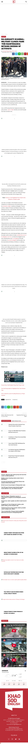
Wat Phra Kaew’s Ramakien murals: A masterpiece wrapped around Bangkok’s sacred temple (13, 497)
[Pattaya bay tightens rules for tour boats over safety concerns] (14, 568)
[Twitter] (15, 739)
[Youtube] (19, 739)
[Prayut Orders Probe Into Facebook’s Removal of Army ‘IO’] (4, 457)
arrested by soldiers (7, 206)
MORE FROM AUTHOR (16, 421)
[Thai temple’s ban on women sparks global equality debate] (14, 588)
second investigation (12, 240)
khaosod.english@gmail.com (15, 724)
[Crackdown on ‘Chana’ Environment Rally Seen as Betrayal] (4, 438)
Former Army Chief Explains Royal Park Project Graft (12, 385)
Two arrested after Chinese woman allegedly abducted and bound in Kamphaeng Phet (12, 512)
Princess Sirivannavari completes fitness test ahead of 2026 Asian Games (12, 482)
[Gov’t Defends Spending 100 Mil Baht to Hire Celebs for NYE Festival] (4, 451)
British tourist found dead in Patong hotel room (13, 485)
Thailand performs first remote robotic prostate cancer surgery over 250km (13, 508)
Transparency (14, 399)
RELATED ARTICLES (6, 421)
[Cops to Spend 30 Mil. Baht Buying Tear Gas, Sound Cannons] (4, 445)
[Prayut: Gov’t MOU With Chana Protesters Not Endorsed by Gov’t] (4, 432)
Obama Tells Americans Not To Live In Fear (7, 415)
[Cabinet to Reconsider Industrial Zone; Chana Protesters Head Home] (4, 426)
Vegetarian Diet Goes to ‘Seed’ (21, 415)
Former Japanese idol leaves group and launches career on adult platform (13, 475)
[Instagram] (12, 739)
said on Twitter (11, 109)
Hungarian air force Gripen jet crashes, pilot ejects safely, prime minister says (12, 505)
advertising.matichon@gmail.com (15, 728)
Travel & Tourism (5, 517)
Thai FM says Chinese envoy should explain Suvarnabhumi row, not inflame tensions (12, 488)
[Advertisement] (14, 18)
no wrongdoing (15, 238)
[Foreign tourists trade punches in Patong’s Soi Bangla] (14, 608)
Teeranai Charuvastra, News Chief (10, 51)
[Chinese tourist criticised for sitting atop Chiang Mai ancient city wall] (14, 529)
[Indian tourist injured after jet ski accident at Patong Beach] (14, 549)
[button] (26, 2)
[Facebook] (8, 739)
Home (2, 34)
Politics (6, 34)
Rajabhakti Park (8, 399)
